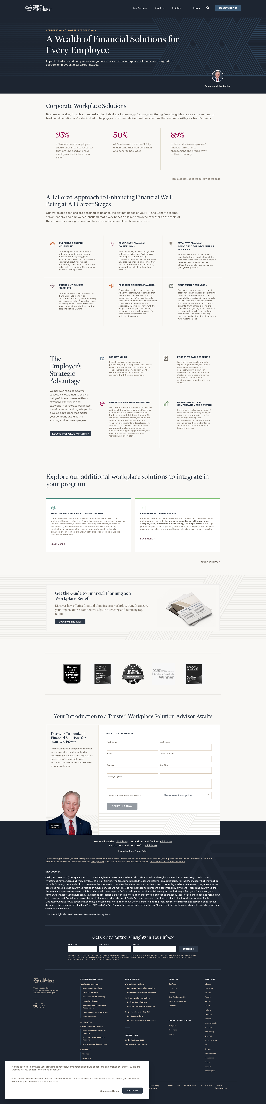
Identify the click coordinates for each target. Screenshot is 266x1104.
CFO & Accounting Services (95, 1044)
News (171, 1034)
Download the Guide (70, 622)
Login (196, 8)
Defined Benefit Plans (137, 1002)
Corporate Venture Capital (137, 1012)
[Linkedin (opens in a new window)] (42, 1005)
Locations (173, 988)
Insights (176, 8)
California (209, 988)
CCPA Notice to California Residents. (167, 861)
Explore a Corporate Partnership (70, 434)
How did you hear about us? (124, 795)
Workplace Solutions (134, 984)
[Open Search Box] (208, 8)
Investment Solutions (92, 988)
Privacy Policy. (97, 861)
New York (208, 1036)
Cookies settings (109, 1091)
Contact (172, 1006)
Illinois (207, 1006)
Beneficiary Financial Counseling (141, 992)
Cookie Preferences (221, 1086)
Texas (207, 1062)
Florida (208, 997)
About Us (159, 8)
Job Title (164, 765)
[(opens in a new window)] (35, 1005)
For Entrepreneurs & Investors (141, 1020)
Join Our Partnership (177, 997)
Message (115, 776)
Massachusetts (211, 1023)
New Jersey (209, 1032)
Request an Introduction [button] (217, 86)
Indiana (208, 1010)
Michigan (208, 1027)
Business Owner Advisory (91, 1026)
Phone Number (167, 753)
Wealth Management (89, 984)
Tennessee (209, 1058)
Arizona (208, 984)
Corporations (55, 30)
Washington (210, 1071)
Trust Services (89, 1017)
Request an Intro (228, 8)
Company (111, 765)
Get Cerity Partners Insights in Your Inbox (133, 937)
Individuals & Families (91, 979)
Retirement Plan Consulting (137, 998)
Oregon (208, 1049)
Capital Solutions (90, 992)
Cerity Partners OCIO (134, 1040)
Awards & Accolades (177, 1001)
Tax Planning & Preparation (95, 1012)
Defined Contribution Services (141, 1006)
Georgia (208, 1001)
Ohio (206, 1045)
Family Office (86, 1022)
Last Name (165, 742)
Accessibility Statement (153, 1086)
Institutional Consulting (136, 1044)
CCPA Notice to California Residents (104, 959)
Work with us (209, 561)
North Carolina (211, 1040)
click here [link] (121, 841)
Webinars (173, 1030)
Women (86, 1054)
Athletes (87, 1058)
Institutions (131, 1035)
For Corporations (135, 1016)
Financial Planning (91, 1001)
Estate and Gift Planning (94, 997)
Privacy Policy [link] (141, 851)
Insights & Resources (180, 1020)
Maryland (209, 1019)
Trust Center (205, 1085)
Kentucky (208, 1014)
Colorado (208, 993)
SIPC (178, 1085)
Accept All (133, 1091)
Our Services (140, 8)
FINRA (170, 1085)
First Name (112, 742)
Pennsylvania (210, 1053)
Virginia (208, 1066)
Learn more (57, 544)
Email (109, 753)
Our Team (173, 984)
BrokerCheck (190, 1085)
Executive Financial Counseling (141, 988)
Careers (172, 993)
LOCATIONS (210, 979)
